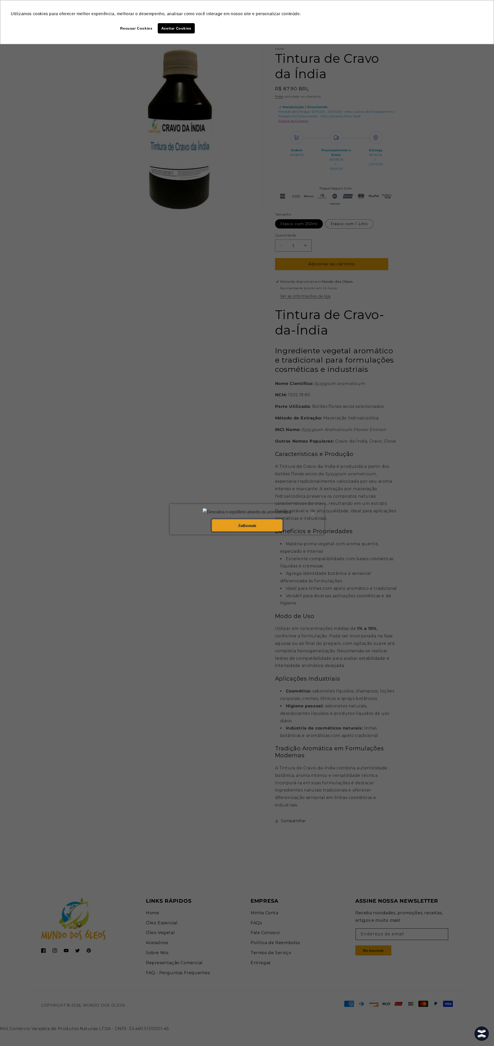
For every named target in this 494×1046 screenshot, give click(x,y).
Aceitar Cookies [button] (176, 28)
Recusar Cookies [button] (136, 28)
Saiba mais (247, 525)
